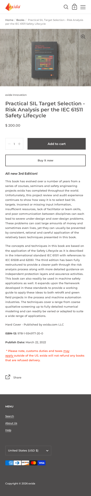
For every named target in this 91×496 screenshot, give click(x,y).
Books (20, 20)
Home (9, 20)
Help (8, 430)
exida (31, 483)
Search (9, 416)
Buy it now (45, 160)
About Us (11, 423)
